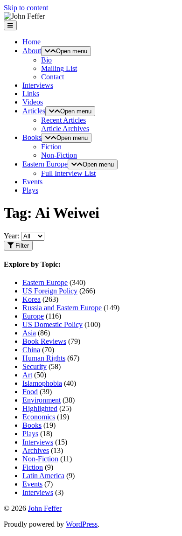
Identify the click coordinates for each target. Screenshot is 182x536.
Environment (41, 400)
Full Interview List (68, 173)
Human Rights (43, 358)
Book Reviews (44, 341)
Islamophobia (42, 383)
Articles (33, 111)
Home (31, 42)
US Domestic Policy (52, 324)
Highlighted (39, 408)
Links (30, 93)
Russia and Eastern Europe (62, 308)
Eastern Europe (45, 164)
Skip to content (26, 8)
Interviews (37, 85)
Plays (30, 190)
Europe (33, 316)
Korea (31, 299)
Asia (29, 333)
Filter (21, 245)
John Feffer (45, 508)
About (31, 51)
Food (30, 392)
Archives (35, 450)
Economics (38, 417)
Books (32, 137)
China (31, 350)
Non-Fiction (59, 155)
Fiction (51, 147)
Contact (52, 77)
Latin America (43, 476)
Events (32, 182)
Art (27, 375)
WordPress (82, 524)
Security (34, 366)
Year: (11, 236)
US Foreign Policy (49, 291)
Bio (46, 60)
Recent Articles (63, 120)
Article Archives (65, 128)
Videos (32, 102)
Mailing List (59, 68)
